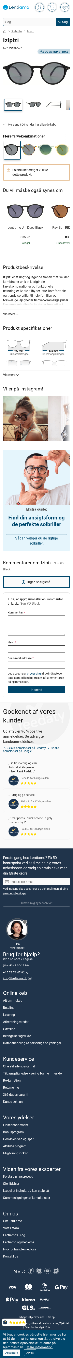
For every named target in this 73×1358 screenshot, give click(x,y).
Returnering (11, 1087)
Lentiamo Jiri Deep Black (25, 228)
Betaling (8, 1007)
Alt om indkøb (12, 1000)
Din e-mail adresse (21, 658)
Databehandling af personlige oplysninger (32, 1043)
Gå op (51, 1317)
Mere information (40, 1347)
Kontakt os (10, 1256)
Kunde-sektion (13, 1101)
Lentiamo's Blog (14, 1235)
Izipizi (30, 31)
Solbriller (16, 31)
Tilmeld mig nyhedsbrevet (37, 903)
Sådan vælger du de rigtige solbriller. (36, 541)
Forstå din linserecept (18, 1176)
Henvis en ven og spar (18, 1139)
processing (34, 673)
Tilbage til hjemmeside (31, 1317)
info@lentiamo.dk (15, 978)
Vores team (11, 1228)
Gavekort (9, 1028)
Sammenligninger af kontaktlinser (26, 1197)
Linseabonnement (15, 1125)
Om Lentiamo (12, 1221)
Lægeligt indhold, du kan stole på (26, 1190)
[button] (13, 105)
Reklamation (11, 1080)
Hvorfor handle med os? (19, 1249)
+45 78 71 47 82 (14, 972)
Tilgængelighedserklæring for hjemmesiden (33, 1073)
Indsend (36, 689)
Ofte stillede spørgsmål (19, 1066)
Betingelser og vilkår (17, 1035)
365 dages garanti (15, 1094)
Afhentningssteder (15, 1021)
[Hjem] (4, 31)
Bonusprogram (13, 1132)
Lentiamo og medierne (18, 1242)
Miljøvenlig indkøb (15, 1153)
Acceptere (11, 1353)
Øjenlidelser (11, 1183)
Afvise (30, 1353)
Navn (12, 642)
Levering (9, 1014)
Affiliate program (15, 1146)
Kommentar (16, 612)
